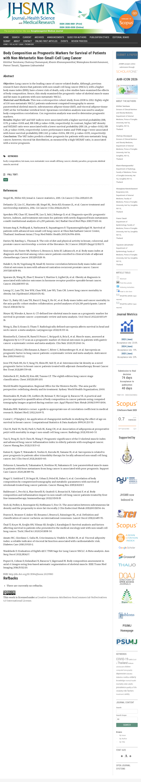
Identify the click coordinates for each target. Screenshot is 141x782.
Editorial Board (120, 37)
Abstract (123, 279)
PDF (5, 180)
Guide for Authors (76, 37)
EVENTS (64, 41)
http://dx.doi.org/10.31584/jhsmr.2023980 (31, 574)
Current (27, 37)
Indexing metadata (127, 287)
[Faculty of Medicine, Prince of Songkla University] (127, 465)
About (17, 41)
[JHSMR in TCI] (127, 517)
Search (15, 37)
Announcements (55, 37)
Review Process (79, 41)
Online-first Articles (46, 41)
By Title (122, 742)
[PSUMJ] (127, 646)
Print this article (126, 283)
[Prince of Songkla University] (127, 486)
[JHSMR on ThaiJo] (127, 565)
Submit (6, 41)
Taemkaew (29, 44)
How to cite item (126, 291)
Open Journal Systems (123, 767)
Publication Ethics (99, 37)
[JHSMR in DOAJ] (127, 587)
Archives (39, 37)
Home (6, 37)
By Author (123, 738)
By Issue (123, 735)
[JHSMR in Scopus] (127, 396)
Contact (27, 41)
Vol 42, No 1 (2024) (16, 44)
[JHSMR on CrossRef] (127, 558)
